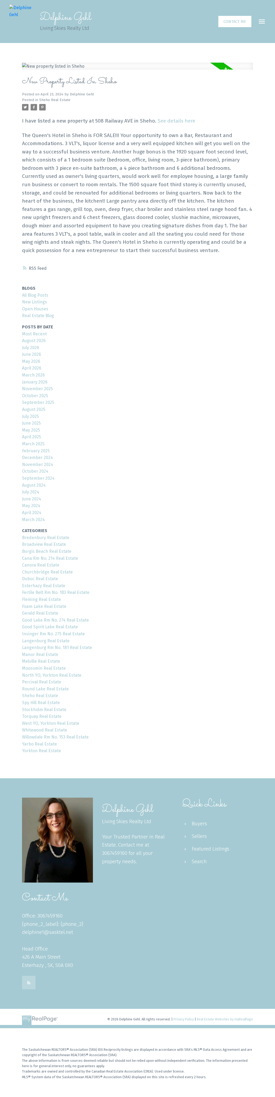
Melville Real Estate (41, 661)
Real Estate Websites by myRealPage (225, 1019)
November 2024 (37, 464)
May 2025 (31, 430)
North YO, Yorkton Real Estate (51, 675)
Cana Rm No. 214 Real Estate (50, 558)
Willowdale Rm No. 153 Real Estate (55, 737)
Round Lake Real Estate (45, 688)
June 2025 (31, 423)
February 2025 (36, 450)
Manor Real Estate (40, 654)
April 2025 (31, 436)
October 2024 (35, 471)
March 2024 (33, 519)
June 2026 (31, 354)
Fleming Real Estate (41, 599)
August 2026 (34, 340)
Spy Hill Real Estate (41, 702)
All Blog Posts (35, 295)
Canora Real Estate (40, 565)
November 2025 (37, 388)
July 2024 (30, 491)
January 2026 (35, 382)
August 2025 (33, 409)
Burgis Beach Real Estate (46, 551)
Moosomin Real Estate (44, 668)
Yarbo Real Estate (39, 744)
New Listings (34, 301)
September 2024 (38, 478)
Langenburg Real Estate (46, 640)
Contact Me (234, 21)
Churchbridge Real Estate (47, 572)
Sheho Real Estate (54, 100)
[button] (234, 21)
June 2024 (31, 498)
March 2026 (33, 375)
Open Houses (35, 308)
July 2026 (30, 347)
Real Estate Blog (38, 315)
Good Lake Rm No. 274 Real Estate (55, 620)
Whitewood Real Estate (44, 730)
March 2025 (33, 443)
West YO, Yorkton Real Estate (50, 723)
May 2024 (31, 505)
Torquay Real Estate (41, 716)
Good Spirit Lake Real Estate (50, 626)
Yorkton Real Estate (41, 750)
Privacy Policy (183, 1019)
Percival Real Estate (41, 681)
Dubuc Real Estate (40, 578)
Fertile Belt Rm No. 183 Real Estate (55, 592)
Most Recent (34, 333)
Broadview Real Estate (44, 544)
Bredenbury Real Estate (45, 537)
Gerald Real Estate (40, 613)
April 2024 (31, 512)
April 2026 (31, 368)
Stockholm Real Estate (44, 709)
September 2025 (38, 402)
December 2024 (37, 457)
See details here (176, 121)
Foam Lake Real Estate (44, 606)
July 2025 (30, 416)
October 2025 (35, 395)
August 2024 (34, 485)
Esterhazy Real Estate (43, 585)
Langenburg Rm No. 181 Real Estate (57, 647)
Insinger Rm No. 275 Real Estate (53, 633)
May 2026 (31, 361)
